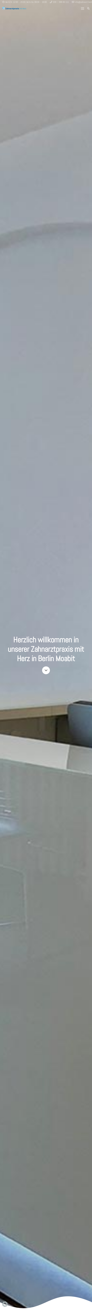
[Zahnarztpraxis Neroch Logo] (14, 8)
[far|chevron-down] (46, 670)
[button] (82, 8)
